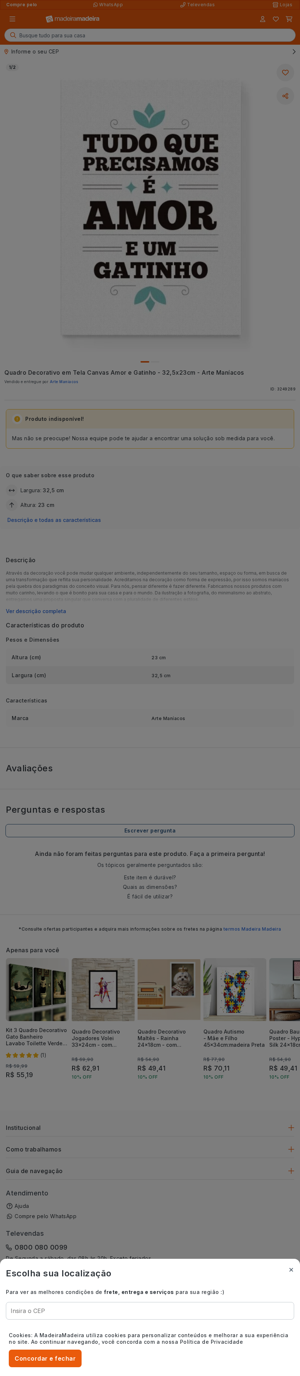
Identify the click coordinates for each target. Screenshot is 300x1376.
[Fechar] (291, 1269)
